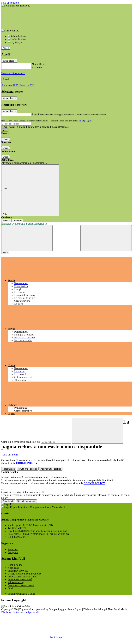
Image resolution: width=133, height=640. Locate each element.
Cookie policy (15, 564)
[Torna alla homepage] (66, 223)
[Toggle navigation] (27, 238)
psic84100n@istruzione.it (41, 531)
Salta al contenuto (10, 2)
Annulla (6, 220)
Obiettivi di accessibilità (20, 579)
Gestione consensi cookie (21, 585)
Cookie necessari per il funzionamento (21, 492)
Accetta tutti (51, 469)
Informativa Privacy (18, 570)
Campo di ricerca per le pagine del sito (21, 441)
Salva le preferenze (26, 501)
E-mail (35, 114)
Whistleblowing (16, 582)
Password (37, 67)
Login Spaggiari (84, 121)
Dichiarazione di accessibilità (22, 576)
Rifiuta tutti (27, 469)
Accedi (6, 48)
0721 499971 (19, 528)
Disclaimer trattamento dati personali (20, 612)
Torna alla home (9, 454)
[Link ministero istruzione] (15, 5)
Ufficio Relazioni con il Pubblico (25, 573)
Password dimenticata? (13, 73)
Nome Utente (39, 64)
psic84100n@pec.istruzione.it (42, 533)
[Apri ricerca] (106, 238)
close (5, 252)
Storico (11, 588)
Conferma (17, 220)
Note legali (13, 567)
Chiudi (5, 139)
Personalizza (9, 469)
